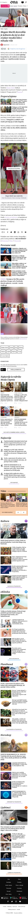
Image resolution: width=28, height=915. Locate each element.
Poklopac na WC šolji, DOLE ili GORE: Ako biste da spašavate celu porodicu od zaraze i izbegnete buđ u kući (14, 452)
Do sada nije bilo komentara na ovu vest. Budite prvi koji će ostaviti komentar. (14, 365)
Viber (11, 241)
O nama (4, 906)
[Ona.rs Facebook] (7, 901)
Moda (11, 347)
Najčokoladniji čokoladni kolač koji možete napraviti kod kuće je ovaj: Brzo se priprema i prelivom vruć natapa (14, 443)
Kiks (16, 347)
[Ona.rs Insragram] (16, 901)
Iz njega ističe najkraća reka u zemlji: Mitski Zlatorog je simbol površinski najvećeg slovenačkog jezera (13, 476)
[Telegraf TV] (20, 901)
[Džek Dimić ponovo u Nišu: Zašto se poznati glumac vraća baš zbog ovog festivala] (14, 531)
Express (19, 92)
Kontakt (18, 909)
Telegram (17, 241)
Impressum (14, 906)
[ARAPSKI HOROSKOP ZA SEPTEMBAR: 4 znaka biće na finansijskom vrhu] (6, 767)
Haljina (3, 351)
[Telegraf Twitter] (12, 901)
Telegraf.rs (4, 2)
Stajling (14, 351)
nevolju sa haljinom (11, 217)
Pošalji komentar (16, 369)
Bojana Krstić (6, 44)
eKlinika (5, 591)
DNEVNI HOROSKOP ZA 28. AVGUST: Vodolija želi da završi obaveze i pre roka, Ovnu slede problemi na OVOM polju (12, 467)
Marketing (9, 906)
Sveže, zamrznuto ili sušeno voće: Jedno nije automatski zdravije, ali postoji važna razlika (13, 459)
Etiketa (21, 347)
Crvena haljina (5, 356)
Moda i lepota (4, 29)
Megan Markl (10, 88)
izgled (8, 351)
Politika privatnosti (12, 909)
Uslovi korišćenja (23, 338)
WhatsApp (4, 241)
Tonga (19, 351)
